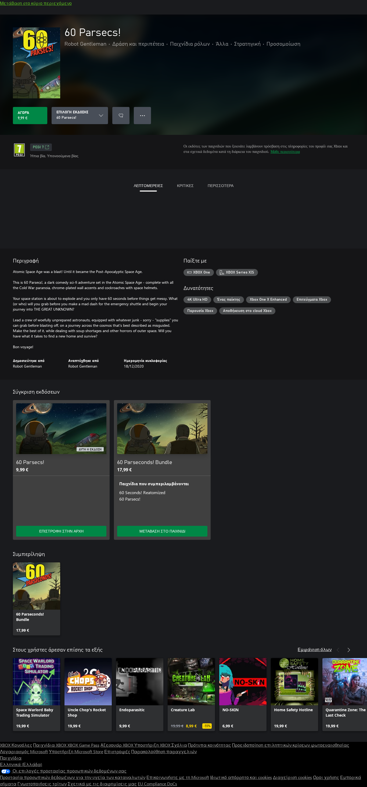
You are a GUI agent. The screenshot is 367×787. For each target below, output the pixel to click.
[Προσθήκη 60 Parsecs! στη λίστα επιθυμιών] (120, 115)
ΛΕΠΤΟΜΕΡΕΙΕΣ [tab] (148, 185)
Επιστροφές (117, 751)
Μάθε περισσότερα (285, 151)
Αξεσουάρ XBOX (117, 745)
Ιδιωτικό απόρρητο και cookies (241, 777)
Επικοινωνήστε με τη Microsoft (177, 777)
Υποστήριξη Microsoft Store (76, 751)
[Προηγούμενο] (338, 650)
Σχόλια (179, 745)
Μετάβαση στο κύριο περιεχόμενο (36, 3)
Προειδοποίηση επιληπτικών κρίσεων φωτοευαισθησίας (290, 745)
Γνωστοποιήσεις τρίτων (42, 783)
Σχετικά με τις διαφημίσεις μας (102, 783)
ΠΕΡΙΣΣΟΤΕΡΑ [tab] (220, 185)
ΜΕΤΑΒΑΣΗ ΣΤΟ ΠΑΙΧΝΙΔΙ (162, 531)
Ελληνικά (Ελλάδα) (21, 764)
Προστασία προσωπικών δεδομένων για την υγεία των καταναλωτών (72, 777)
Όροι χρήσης (326, 777)
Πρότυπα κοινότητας (209, 745)
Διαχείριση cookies (292, 777)
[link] (36, 598)
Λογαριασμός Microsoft (24, 751)
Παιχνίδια (10, 758)
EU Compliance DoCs (157, 783)
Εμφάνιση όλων (315, 649)
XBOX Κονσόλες (16, 745)
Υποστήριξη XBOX (152, 745)
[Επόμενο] (348, 650)
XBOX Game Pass (83, 745)
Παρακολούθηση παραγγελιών (164, 751)
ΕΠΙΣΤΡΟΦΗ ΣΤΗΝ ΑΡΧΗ (61, 531)
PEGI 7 (38, 147)
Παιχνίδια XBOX (50, 745)
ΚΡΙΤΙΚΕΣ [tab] (185, 185)
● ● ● (142, 115)
